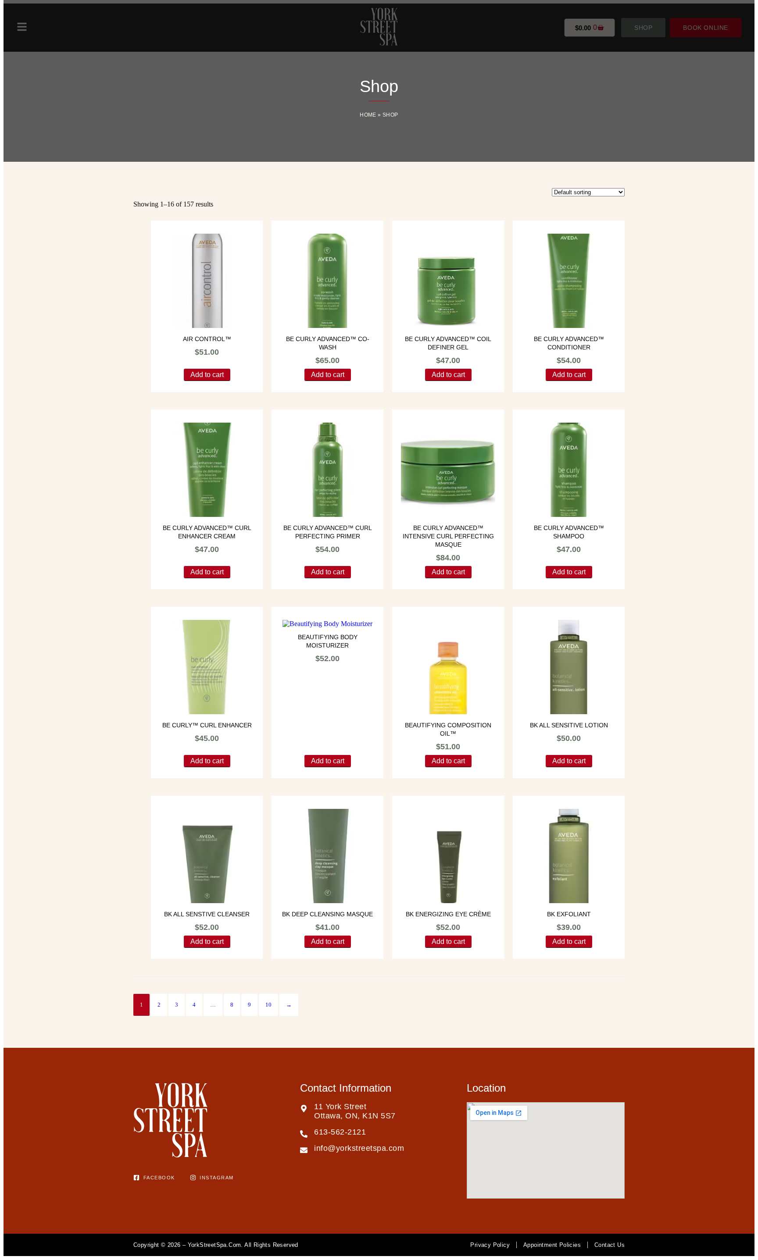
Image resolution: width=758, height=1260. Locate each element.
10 (268, 1004)
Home (368, 115)
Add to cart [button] (207, 374)
